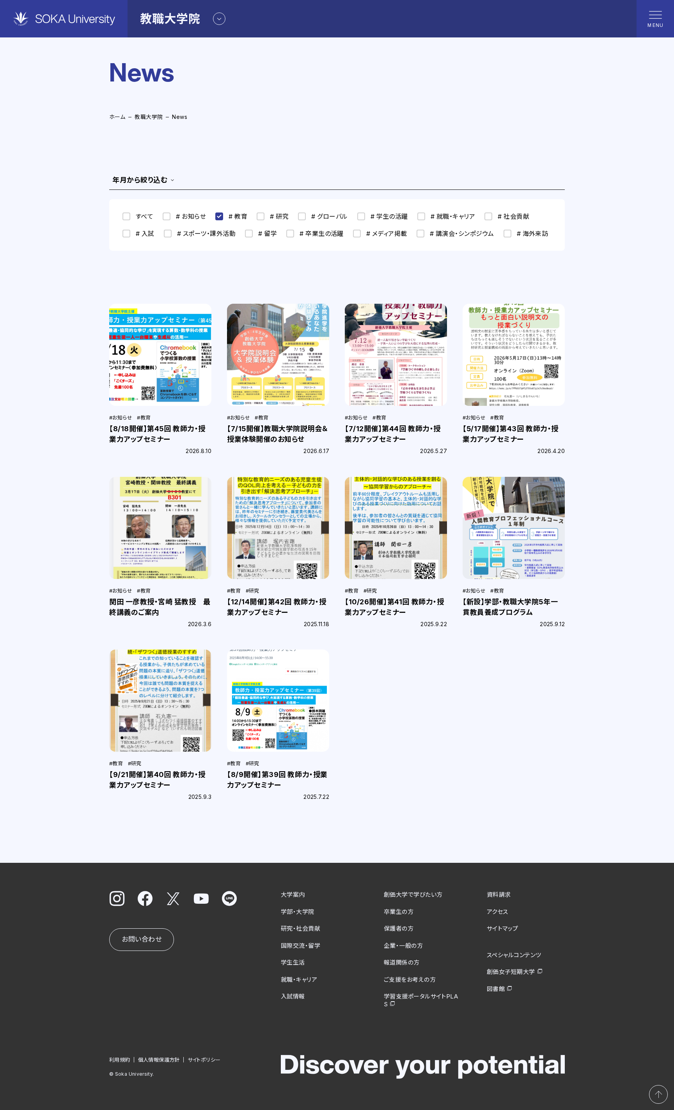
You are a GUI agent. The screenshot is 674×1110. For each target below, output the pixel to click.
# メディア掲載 (386, 233)
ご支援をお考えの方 (410, 979)
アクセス (497, 911)
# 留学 (267, 233)
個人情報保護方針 (159, 1060)
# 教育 (238, 216)
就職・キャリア (299, 979)
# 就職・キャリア (453, 216)
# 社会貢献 (513, 216)
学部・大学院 (297, 911)
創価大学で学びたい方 (413, 894)
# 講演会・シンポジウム (462, 233)
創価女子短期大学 (511, 971)
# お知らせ (191, 216)
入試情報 (293, 996)
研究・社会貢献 (300, 928)
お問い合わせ (141, 939)
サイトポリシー (204, 1060)
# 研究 (279, 216)
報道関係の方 (402, 962)
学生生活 (293, 962)
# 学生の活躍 (389, 216)
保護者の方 (398, 928)
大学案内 (293, 894)
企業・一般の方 (403, 945)
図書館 (496, 989)
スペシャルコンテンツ (514, 955)
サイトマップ (502, 928)
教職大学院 (149, 116)
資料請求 (499, 894)
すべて (144, 216)
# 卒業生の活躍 (322, 233)
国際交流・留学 (300, 945)
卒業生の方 (398, 911)
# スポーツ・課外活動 (206, 233)
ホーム (117, 116)
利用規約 (119, 1060)
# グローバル (329, 216)
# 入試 (145, 233)
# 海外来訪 (532, 233)
